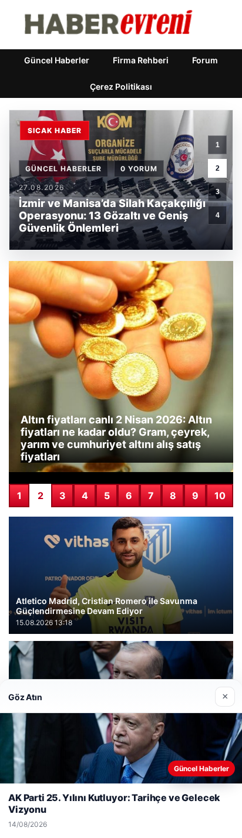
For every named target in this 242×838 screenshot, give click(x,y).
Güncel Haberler (56, 60)
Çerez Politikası (121, 86)
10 (220, 495)
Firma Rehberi (141, 60)
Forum (205, 60)
